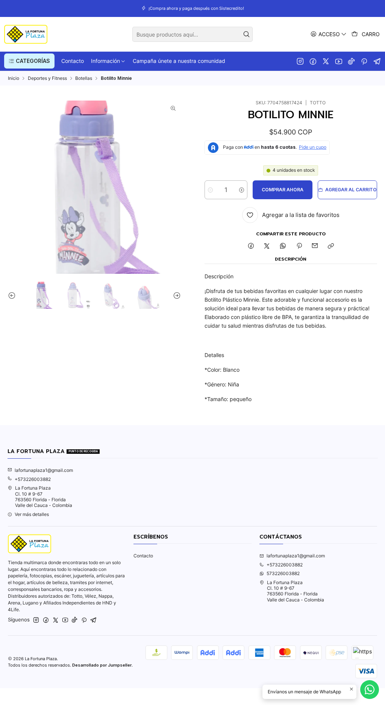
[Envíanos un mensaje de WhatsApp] (369, 689)
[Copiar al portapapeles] (331, 246)
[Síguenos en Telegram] (377, 61)
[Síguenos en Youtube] (339, 61)
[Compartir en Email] (315, 246)
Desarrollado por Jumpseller (102, 665)
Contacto (143, 556)
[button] (29, 61)
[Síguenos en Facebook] (313, 61)
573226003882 (283, 573)
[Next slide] (175, 295)
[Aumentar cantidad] (241, 190)
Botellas (83, 78)
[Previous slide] (13, 295)
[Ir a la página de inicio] (25, 34)
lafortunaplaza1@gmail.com (44, 470)
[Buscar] (246, 34)
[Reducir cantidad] (210, 190)
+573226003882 (33, 479)
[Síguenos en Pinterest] (364, 61)
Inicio (13, 78)
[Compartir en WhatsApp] (283, 246)
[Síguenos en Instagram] (300, 61)
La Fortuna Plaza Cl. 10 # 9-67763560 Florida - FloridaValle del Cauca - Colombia (43, 496)
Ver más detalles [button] (32, 514)
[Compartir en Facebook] (250, 246)
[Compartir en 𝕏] (267, 246)
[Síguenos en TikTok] (351, 61)
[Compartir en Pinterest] (299, 246)
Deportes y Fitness (47, 78)
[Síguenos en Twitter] (326, 61)
